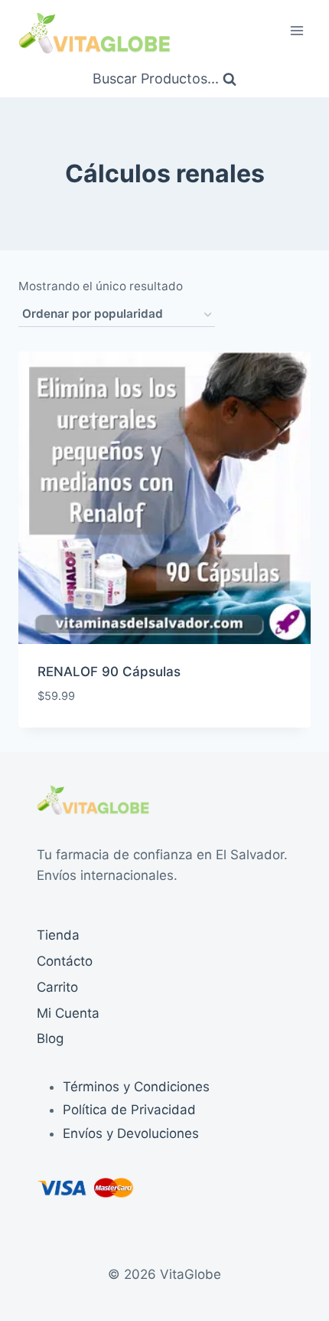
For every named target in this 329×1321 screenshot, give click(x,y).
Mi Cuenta (68, 1013)
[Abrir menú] (296, 30)
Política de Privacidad (129, 1109)
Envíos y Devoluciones (131, 1133)
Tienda (58, 935)
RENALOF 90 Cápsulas (109, 671)
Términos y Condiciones (136, 1086)
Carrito (57, 987)
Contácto (65, 961)
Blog (50, 1038)
